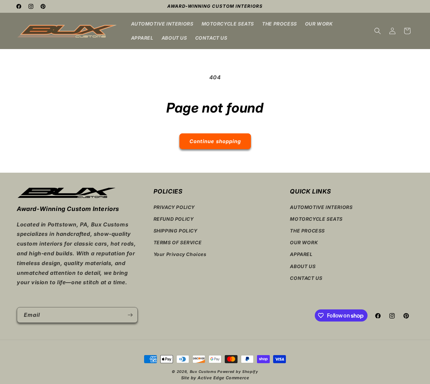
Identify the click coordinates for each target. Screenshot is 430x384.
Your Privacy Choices (180, 254)
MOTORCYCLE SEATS (316, 219)
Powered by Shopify (237, 371)
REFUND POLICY (174, 219)
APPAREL (301, 254)
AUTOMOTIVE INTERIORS (321, 207)
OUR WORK (304, 242)
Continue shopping (215, 141)
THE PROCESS (307, 230)
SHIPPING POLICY (176, 230)
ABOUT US (302, 266)
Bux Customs (203, 371)
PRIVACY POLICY (174, 207)
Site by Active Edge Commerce (215, 377)
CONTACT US (306, 278)
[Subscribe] (130, 315)
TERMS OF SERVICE (178, 242)
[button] (377, 31)
